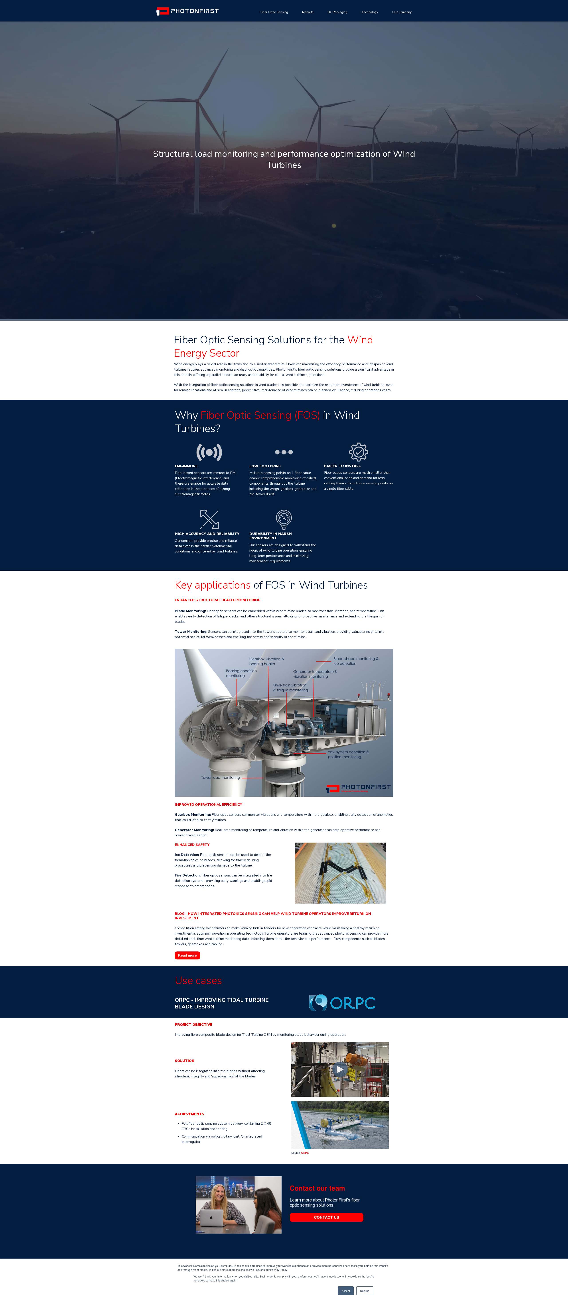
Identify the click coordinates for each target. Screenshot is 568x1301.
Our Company (402, 12)
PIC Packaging (337, 12)
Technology (369, 12)
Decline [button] (364, 1291)
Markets (308, 12)
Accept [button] (346, 1291)
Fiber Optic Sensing (274, 12)
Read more (187, 955)
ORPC (305, 1153)
